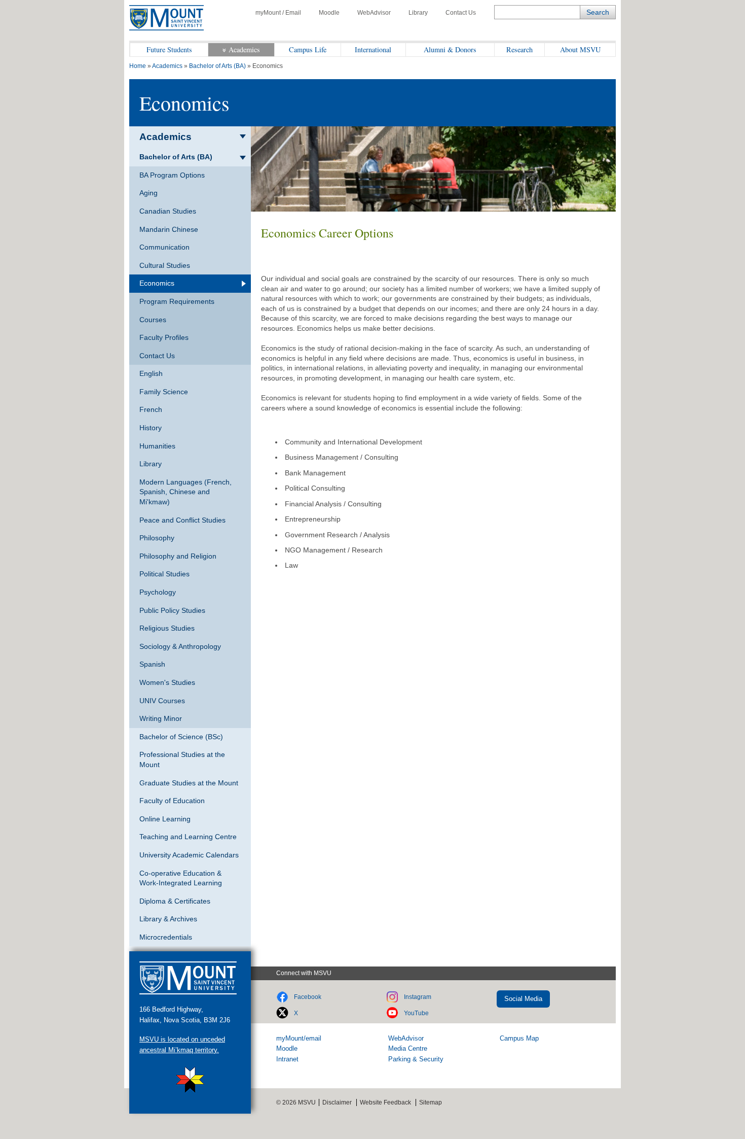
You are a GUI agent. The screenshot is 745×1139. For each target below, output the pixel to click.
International (373, 49)
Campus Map (519, 1038)
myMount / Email (278, 12)
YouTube (416, 1013)
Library (418, 12)
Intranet (287, 1059)
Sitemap (430, 1102)
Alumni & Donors (450, 49)
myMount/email (298, 1038)
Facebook (307, 996)
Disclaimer (337, 1102)
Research (519, 49)
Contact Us (460, 12)
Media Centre (407, 1048)
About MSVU (580, 49)
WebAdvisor (374, 12)
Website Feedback (385, 1102)
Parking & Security (415, 1059)
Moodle (329, 12)
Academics (244, 49)
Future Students (169, 49)
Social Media (523, 999)
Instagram (417, 996)
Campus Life (307, 49)
